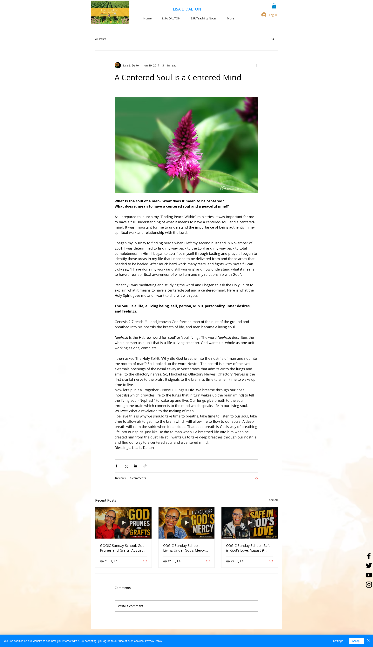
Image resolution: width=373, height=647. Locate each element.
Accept (356, 641)
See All (273, 500)
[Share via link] (145, 466)
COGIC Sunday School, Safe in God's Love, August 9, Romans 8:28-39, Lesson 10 (248, 548)
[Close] (368, 641)
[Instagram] (369, 585)
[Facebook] (369, 556)
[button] (274, 5)
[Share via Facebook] (116, 466)
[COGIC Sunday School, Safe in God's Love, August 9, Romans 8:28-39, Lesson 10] (249, 523)
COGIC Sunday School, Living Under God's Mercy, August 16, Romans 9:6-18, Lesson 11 (184, 548)
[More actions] (256, 65)
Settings (338, 641)
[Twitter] (369, 565)
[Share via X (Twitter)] (126, 466)
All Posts (100, 39)
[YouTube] (369, 575)
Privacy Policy (153, 641)
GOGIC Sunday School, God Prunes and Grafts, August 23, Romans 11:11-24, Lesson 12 (122, 548)
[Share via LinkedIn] (135, 466)
